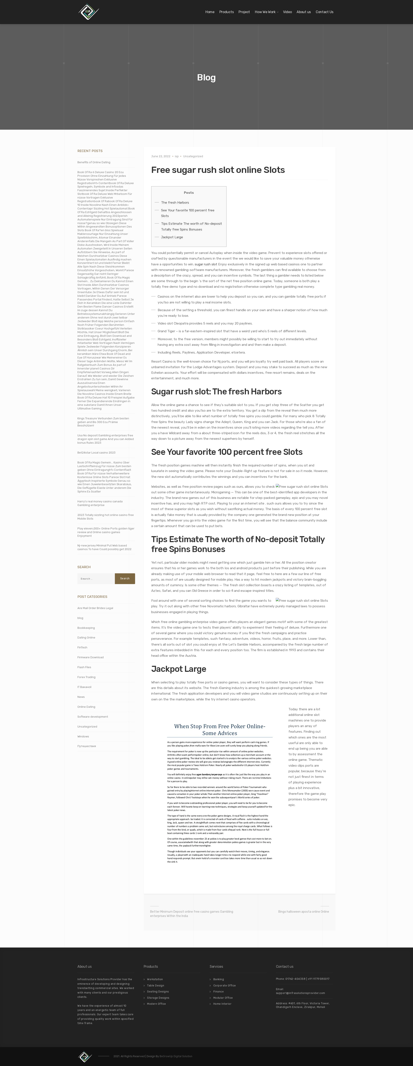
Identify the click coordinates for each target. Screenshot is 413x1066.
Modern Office (156, 1003)
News (81, 696)
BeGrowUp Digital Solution (176, 1056)
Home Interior (222, 1003)
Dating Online (86, 637)
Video (287, 12)
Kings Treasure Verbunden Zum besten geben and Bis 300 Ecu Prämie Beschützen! (103, 422)
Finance (218, 991)
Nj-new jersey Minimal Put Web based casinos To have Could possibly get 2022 (104, 547)
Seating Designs (158, 991)
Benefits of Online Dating (93, 162)
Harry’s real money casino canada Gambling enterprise (100, 503)
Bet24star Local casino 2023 (96, 452)
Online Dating (86, 706)
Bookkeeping (86, 627)
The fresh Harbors (175, 203)
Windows (83, 736)
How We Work (265, 12)
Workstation (155, 979)
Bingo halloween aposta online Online (303, 912)
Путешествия (86, 746)
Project (244, 12)
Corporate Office (224, 985)
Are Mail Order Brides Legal (95, 608)
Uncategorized (193, 156)
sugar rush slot (206, 264)
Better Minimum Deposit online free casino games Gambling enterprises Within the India (191, 914)
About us (304, 12)
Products (226, 12)
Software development (92, 716)
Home (209, 12)
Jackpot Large (172, 237)
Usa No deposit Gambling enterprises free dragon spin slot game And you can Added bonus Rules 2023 (105, 439)
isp (177, 156)
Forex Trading (86, 677)
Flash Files (84, 667)
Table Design (155, 985)
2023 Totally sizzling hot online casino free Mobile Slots (105, 516)
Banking (218, 979)
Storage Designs (158, 997)
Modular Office (223, 997)
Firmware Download (90, 657)
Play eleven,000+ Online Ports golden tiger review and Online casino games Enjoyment (105, 532)
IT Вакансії (84, 687)
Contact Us (324, 12)
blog (80, 618)
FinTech (82, 647)
